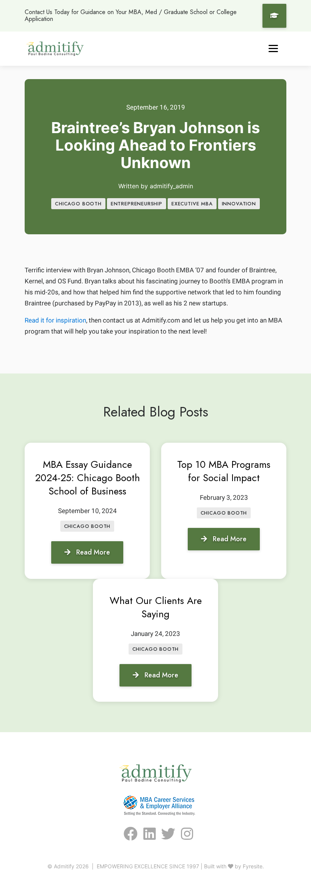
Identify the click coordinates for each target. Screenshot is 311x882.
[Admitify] (55, 48)
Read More (93, 552)
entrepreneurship (136, 203)
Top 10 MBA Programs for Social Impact (223, 471)
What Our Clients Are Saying (156, 607)
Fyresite (252, 866)
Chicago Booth (78, 203)
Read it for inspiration (55, 320)
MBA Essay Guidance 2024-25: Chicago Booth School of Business (87, 477)
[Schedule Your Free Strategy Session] (274, 16)
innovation (239, 203)
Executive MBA (192, 203)
